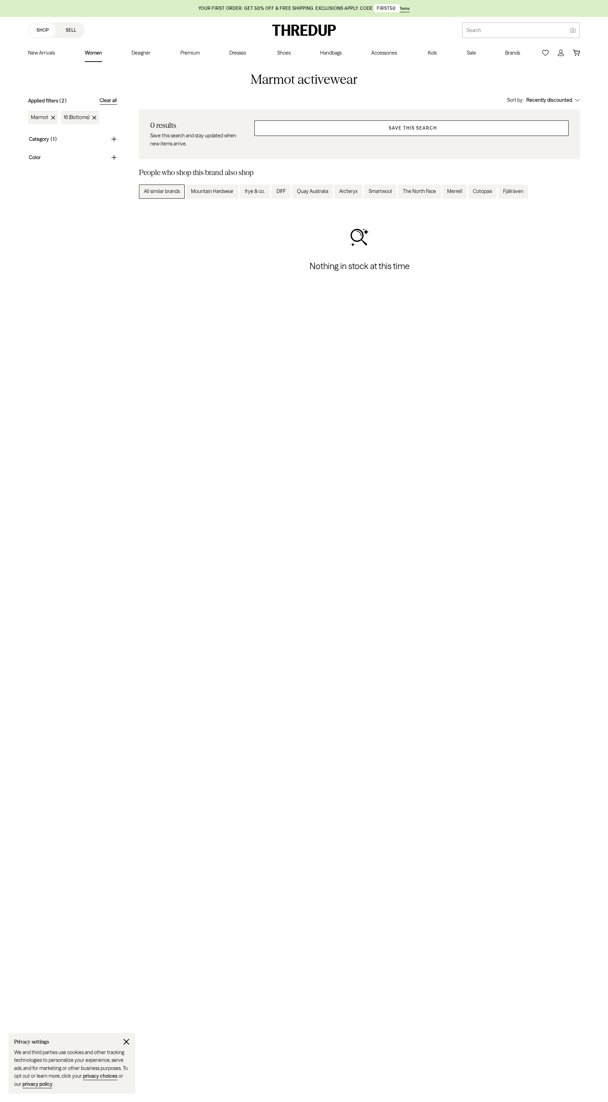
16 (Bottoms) (76, 117)
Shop (43, 30)
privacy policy (37, 1084)
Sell (71, 30)
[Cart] (576, 52)
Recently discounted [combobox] (549, 100)
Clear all (108, 100)
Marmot (39, 117)
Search (474, 30)
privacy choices (100, 1076)
